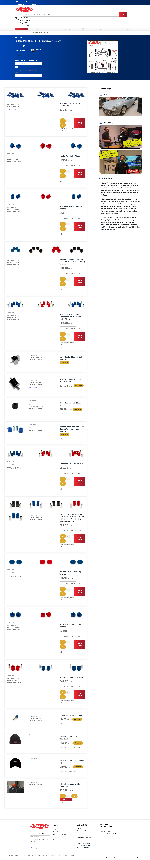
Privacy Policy (109, 857)
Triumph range (111, 229)
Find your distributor (20, 50)
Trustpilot (18, 55)
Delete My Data (138, 857)
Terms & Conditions (119, 857)
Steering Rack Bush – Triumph (70, 156)
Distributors (84, 29)
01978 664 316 (81, 831)
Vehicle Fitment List (13, 104)
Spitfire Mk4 (105, 227)
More (115, 29)
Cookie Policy (129, 857)
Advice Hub (67, 29)
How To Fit (99, 29)
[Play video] (120, 137)
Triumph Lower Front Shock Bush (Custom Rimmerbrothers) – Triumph (72, 429)
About (52, 29)
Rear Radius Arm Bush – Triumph (71, 464)
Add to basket (80, 123)
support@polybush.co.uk (84, 837)
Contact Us (130, 29)
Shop (22, 32)
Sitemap (55, 840)
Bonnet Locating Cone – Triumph (71, 715)
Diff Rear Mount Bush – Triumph (71, 677)
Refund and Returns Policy (60, 834)
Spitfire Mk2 (130, 227)
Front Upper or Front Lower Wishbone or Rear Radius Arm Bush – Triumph (70, 316)
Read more (64, 362)
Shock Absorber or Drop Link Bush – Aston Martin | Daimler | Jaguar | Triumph (72, 261)
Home (37, 29)
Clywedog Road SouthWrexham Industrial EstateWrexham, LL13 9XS (85, 845)
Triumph (29, 32)
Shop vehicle (20, 29)
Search (123, 14)
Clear (78, 115)
